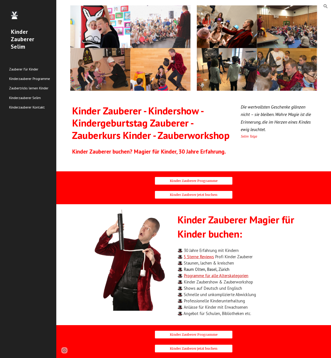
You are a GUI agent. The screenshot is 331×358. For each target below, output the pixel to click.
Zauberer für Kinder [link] (23, 69)
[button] (325, 6)
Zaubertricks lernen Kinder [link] (28, 88)
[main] (151, 123)
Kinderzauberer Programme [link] (29, 78)
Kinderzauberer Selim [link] (25, 97)
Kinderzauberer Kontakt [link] (27, 107)
